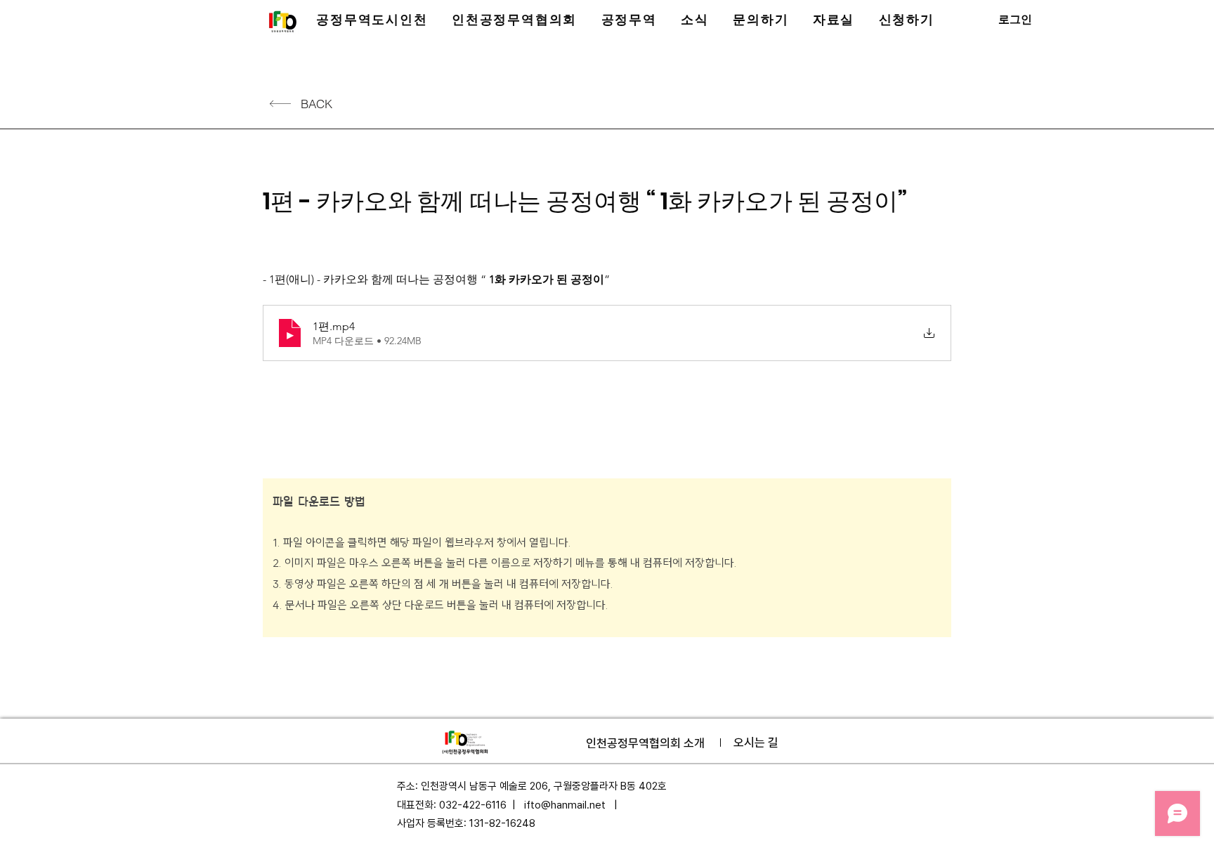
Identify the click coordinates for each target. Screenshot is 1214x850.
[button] (372, 19)
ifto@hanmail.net (565, 805)
